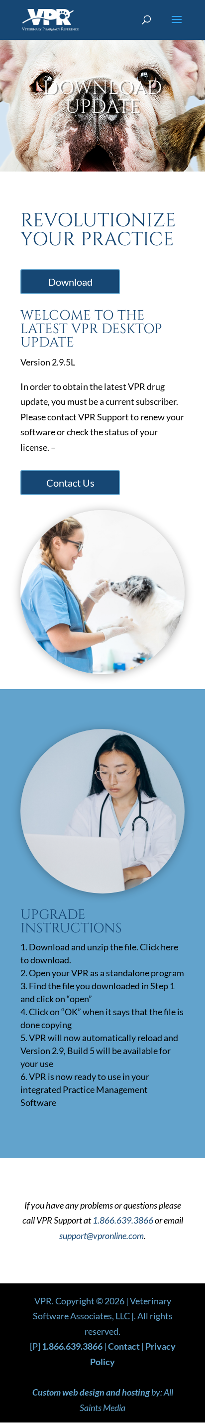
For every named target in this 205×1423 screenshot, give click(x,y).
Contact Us (70, 483)
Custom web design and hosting (91, 1392)
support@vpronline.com (101, 1235)
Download (70, 282)
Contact (124, 1346)
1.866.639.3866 (123, 1220)
